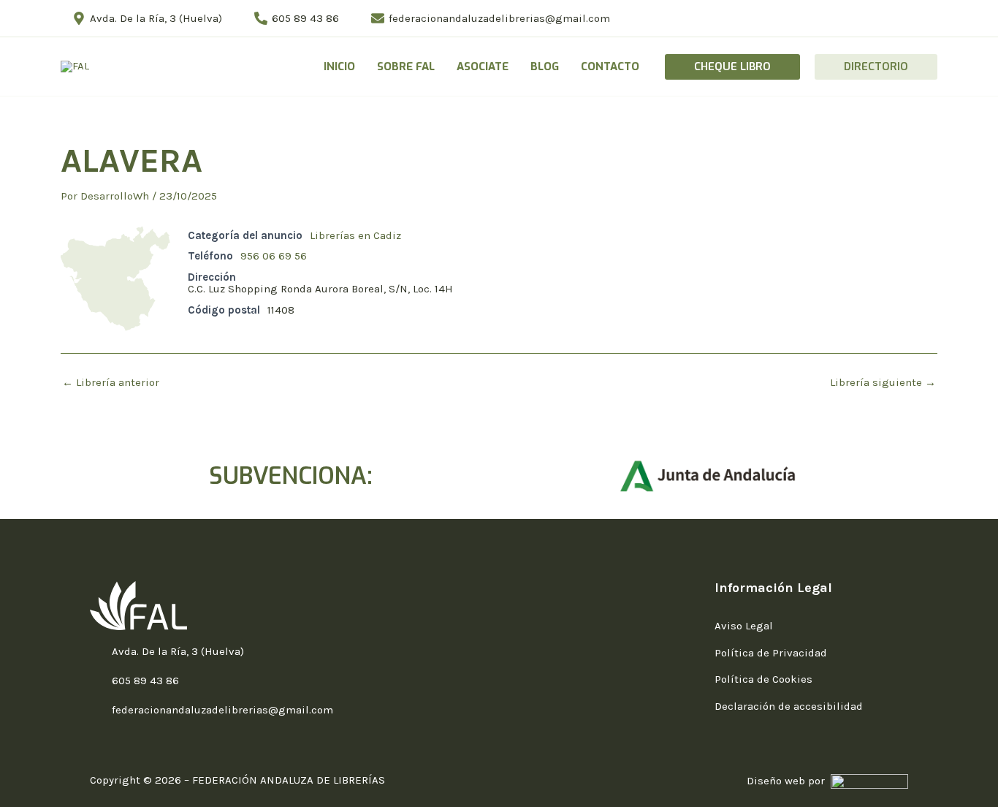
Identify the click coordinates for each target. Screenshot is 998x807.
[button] (732, 67)
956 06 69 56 (273, 255)
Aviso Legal (744, 625)
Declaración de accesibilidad (789, 706)
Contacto (610, 66)
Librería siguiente (883, 382)
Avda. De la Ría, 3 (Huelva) (178, 651)
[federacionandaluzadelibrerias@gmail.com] (97, 710)
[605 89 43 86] (97, 681)
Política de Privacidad (771, 652)
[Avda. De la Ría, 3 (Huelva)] (97, 652)
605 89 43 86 (145, 680)
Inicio (339, 66)
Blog (544, 66)
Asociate (482, 66)
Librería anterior (110, 382)
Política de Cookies (763, 679)
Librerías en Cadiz (355, 235)
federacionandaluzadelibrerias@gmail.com (222, 709)
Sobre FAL (406, 66)
